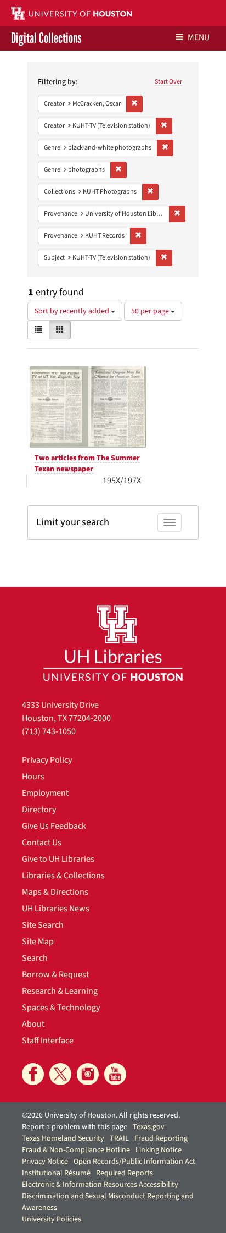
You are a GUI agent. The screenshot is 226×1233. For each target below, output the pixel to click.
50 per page (151, 311)
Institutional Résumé (56, 1173)
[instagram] (88, 1074)
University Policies (51, 1219)
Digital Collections (46, 38)
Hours (33, 776)
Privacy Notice (45, 1161)
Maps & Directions (55, 892)
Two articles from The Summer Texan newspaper (87, 464)
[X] (60, 1074)
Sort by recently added (73, 311)
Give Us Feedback (54, 826)
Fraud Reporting (161, 1138)
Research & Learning (60, 991)
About (33, 1024)
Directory (39, 809)
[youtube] (115, 1074)
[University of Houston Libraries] (113, 642)
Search (35, 958)
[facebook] (33, 1074)
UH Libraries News (55, 908)
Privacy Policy (47, 760)
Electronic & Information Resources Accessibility (100, 1184)
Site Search (43, 925)
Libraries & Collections (63, 875)
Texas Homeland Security (63, 1138)
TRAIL (119, 1138)
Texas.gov (149, 1126)
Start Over (168, 81)
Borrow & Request (55, 974)
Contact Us (41, 842)
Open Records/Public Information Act (134, 1161)
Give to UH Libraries (58, 859)
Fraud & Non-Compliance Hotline (76, 1149)
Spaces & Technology (61, 1007)
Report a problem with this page (74, 1126)
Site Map (38, 941)
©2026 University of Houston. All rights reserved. (101, 1115)
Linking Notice (158, 1149)
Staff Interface (48, 1040)
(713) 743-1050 (49, 731)
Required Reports (124, 1173)
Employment (45, 793)
